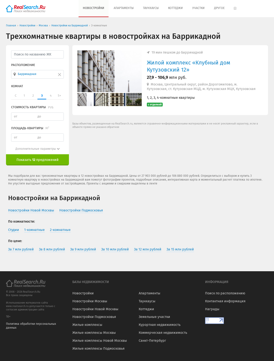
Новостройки (93, 8)
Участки (198, 8)
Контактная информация (225, 301)
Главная (11, 25)
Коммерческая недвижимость (163, 333)
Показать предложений (37, 160)
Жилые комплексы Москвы (94, 333)
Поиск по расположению (225, 293)
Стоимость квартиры (32, 107)
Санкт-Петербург (152, 341)
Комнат (17, 86)
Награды (212, 309)
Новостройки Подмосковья (94, 317)
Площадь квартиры (30, 128)
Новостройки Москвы (89, 301)
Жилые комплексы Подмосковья (98, 348)
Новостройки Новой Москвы (95, 309)
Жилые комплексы (87, 325)
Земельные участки (154, 317)
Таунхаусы (151, 8)
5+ (59, 95)
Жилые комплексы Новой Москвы (99, 341)
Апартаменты (124, 8)
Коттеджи (175, 8)
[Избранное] (235, 8)
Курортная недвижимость (159, 325)
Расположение (23, 65)
